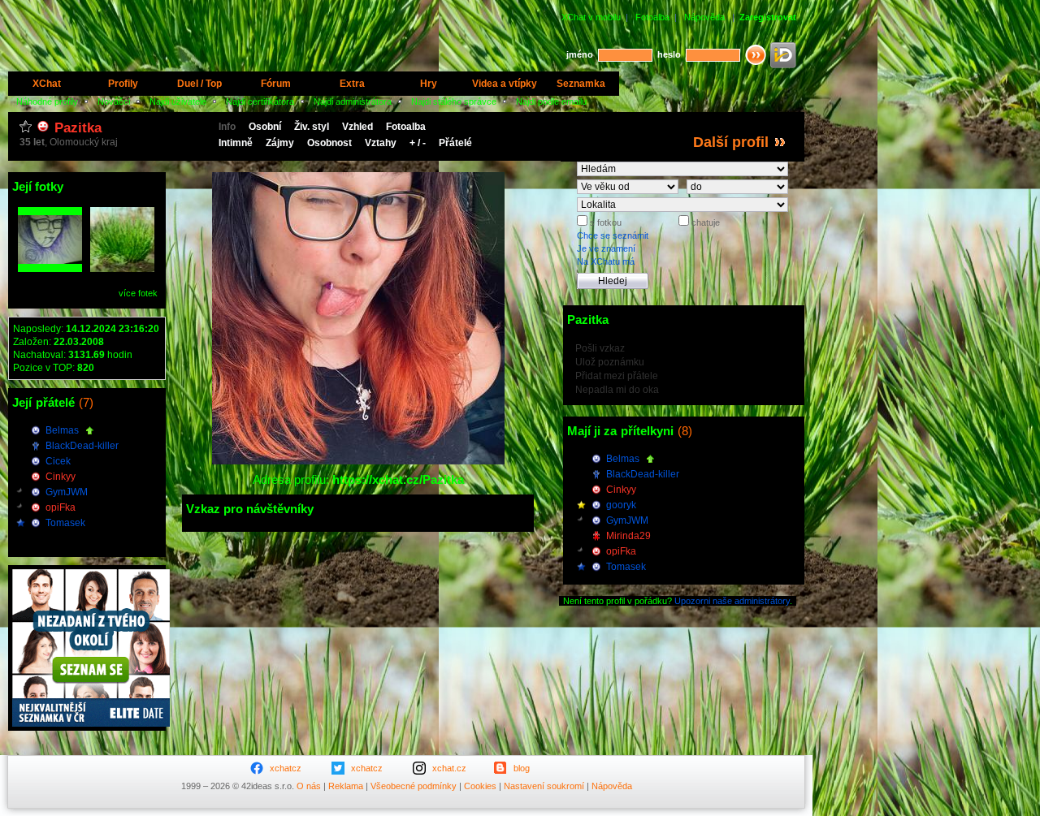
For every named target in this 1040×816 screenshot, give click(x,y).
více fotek (138, 293)
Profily (123, 83)
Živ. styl (311, 126)
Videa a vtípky (504, 83)
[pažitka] (122, 239)
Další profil (731, 142)
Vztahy (380, 143)
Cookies (480, 786)
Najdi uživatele (178, 101)
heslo (669, 54)
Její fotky (37, 186)
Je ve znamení (606, 248)
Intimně (236, 143)
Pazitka (78, 128)
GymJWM (67, 492)
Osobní (265, 126)
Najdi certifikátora (260, 101)
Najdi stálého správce (453, 101)
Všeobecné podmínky (413, 786)
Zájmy (280, 143)
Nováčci (114, 101)
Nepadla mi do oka (617, 389)
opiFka (61, 507)
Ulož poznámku (609, 362)
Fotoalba (652, 17)
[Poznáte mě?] (50, 239)
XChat (46, 83)
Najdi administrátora (353, 101)
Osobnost (329, 143)
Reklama (345, 786)
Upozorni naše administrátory (732, 601)
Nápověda (704, 17)
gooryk (621, 505)
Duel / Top (199, 83)
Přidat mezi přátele (616, 376)
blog (522, 768)
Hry (428, 83)
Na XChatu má (606, 261)
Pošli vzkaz (600, 348)
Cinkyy (61, 476)
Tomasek (65, 523)
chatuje (704, 222)
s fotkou (604, 222)
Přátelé (455, 143)
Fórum (276, 83)
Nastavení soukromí (544, 786)
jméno (579, 54)
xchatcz (285, 768)
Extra (352, 83)
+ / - (418, 143)
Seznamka (581, 83)
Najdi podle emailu (551, 101)
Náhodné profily (47, 101)
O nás (309, 786)
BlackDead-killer (82, 445)
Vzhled (357, 126)
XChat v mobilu (591, 17)
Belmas (62, 430)
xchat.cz (449, 768)
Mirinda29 (628, 536)
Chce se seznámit (612, 235)
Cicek (58, 461)
